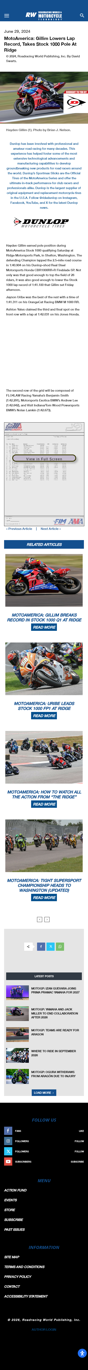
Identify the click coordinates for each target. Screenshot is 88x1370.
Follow (79, 1141)
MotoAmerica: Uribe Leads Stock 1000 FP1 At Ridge (44, 706)
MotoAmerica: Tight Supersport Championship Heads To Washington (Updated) (44, 885)
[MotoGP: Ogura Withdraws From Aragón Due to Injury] (17, 1076)
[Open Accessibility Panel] (82, 1353)
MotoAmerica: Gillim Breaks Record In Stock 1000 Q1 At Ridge (44, 617)
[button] (6, 15)
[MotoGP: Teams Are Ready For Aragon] (17, 1034)
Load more (42, 1092)
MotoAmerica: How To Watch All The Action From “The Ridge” (44, 794)
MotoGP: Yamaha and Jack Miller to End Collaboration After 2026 (54, 1013)
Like (81, 1131)
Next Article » (51, 528)
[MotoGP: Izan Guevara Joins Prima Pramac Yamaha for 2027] (17, 992)
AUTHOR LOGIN (44, 1329)
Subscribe (77, 1161)
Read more (44, 627)
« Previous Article (19, 528)
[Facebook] (41, 947)
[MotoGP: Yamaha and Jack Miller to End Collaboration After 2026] (17, 1013)
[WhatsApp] (60, 947)
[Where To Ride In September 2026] (17, 1055)
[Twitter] (50, 947)
